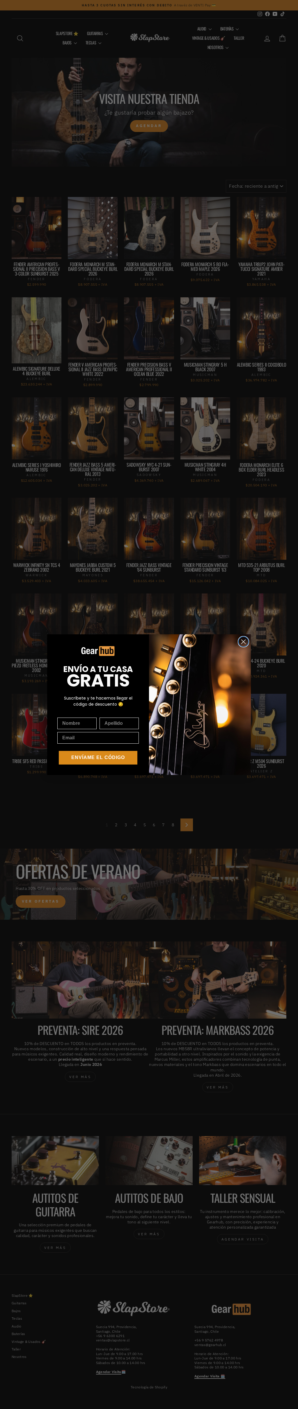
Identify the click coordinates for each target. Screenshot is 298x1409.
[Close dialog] (243, 642)
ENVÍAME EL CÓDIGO (98, 757)
